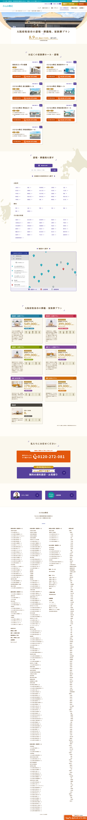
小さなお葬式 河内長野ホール (35, 711)
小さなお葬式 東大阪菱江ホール (36, 686)
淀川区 (72, 623)
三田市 (71, 734)
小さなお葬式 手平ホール (53, 537)
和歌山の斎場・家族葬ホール (55, 528)
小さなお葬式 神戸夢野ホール (35, 800)
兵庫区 (72, 718)
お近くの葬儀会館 (64, 8)
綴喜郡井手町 (72, 568)
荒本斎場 (31, 579)
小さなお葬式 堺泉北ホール (35, 564)
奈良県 (70, 770)
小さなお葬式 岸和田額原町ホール (36, 699)
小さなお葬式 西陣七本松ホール (17, 546)
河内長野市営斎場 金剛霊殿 (35, 672)
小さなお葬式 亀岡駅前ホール (16, 580)
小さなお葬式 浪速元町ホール (35, 727)
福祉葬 (50, 588)
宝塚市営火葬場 (33, 766)
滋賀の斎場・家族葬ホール (17, 592)
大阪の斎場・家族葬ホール (36, 528)
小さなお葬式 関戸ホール (53, 539)
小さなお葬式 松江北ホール (54, 534)
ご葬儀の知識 (74, 8)
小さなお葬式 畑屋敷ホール (54, 541)
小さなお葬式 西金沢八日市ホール (55, 556)
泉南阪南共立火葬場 (33, 681)
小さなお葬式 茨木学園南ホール (36, 616)
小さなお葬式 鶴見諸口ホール (35, 545)
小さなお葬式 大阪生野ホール (35, 707)
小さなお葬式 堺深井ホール (35, 695)
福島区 (72, 618)
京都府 (70, 530)
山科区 (72, 552)
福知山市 (71, 577)
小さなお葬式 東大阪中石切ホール (36, 718)
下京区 (72, 541)
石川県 (70, 745)
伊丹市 (71, 727)
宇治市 (71, 557)
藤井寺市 (71, 681)
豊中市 (71, 672)
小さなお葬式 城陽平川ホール (16, 573)
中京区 (72, 543)
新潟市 (71, 754)
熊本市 (71, 761)
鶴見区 (72, 600)
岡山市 (71, 767)
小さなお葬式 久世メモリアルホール (17, 536)
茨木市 (71, 645)
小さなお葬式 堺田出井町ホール (36, 559)
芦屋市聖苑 (32, 746)
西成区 (72, 607)
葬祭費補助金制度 (52, 594)
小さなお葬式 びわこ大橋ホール (17, 624)
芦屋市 (71, 724)
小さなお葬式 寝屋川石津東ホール (36, 702)
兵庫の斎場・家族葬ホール (36, 744)
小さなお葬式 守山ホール (15, 603)
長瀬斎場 (31, 575)
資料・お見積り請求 (15, 633)
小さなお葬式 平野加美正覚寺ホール (36, 688)
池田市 (71, 638)
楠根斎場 (31, 577)
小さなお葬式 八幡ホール (15, 577)
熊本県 (70, 759)
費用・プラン (54, 8)
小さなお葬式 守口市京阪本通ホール (36, 641)
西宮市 (71, 733)
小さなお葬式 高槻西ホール (35, 602)
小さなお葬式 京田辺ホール (16, 571)
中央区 (72, 598)
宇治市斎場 (13, 564)
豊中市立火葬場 (33, 629)
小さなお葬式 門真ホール (34, 645)
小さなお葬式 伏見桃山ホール (16, 552)
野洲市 (71, 702)
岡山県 (70, 763)
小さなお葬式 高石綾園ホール (35, 661)
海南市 (71, 743)
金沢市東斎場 (51, 549)
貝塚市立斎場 (32, 682)
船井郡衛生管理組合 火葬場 (16, 584)
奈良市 (71, 772)
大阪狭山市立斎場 (33, 673)
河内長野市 (72, 656)
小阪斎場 (31, 573)
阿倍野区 (72, 584)
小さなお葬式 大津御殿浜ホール (17, 594)
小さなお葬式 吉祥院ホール (16, 537)
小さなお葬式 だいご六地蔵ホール (17, 566)
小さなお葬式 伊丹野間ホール (35, 751)
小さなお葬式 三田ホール (34, 783)
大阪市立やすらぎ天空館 (34, 539)
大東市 (71, 666)
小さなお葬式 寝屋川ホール (35, 648)
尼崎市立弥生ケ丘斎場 (34, 780)
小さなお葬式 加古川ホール (35, 792)
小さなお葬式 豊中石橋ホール (35, 724)
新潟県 (70, 752)
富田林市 (71, 690)
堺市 (70, 625)
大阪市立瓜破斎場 (33, 536)
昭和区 (72, 779)
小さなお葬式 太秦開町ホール (16, 543)
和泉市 (71, 643)
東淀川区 (72, 614)
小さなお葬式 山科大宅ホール (16, 559)
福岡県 (70, 793)
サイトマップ (14, 642)
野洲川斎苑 (13, 601)
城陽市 (71, 559)
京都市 (71, 532)
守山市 (71, 699)
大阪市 (71, 580)
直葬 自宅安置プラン (53, 584)
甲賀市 (71, 704)
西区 (71, 605)
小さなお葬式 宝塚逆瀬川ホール (36, 774)
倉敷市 (71, 765)
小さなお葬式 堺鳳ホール (34, 568)
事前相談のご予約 (15, 635)
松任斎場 (50, 560)
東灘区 (72, 715)
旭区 (71, 582)
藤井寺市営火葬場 (33, 677)
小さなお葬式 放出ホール (34, 541)
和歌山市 (71, 742)
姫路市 (71, 738)
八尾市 (71, 688)
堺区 (71, 629)
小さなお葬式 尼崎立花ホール (35, 789)
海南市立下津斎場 (52, 532)
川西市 (71, 729)
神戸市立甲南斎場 (33, 764)
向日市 (71, 553)
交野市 (71, 652)
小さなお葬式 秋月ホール (53, 536)
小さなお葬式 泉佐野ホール (35, 693)
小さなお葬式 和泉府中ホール (35, 665)
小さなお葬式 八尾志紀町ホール (36, 591)
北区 (71, 537)
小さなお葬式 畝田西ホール (54, 558)
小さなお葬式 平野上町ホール (35, 734)
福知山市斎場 (13, 586)
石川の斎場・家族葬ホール (55, 545)
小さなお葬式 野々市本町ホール (55, 563)
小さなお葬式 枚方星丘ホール (35, 609)
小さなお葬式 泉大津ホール (35, 731)
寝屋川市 (71, 673)
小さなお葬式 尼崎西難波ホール (36, 778)
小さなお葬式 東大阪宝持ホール (36, 697)
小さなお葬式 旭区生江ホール (35, 552)
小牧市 (71, 792)
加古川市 (71, 736)
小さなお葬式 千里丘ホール (35, 623)
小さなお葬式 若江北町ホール (35, 733)
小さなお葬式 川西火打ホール (35, 794)
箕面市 (71, 684)
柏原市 (71, 650)
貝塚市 (71, 648)
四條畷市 (71, 659)
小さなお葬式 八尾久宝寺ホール (36, 595)
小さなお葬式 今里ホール (34, 690)
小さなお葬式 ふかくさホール (16, 550)
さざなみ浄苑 (13, 599)
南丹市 (71, 575)
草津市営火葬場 (14, 611)
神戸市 (71, 711)
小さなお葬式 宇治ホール (15, 568)
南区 (71, 550)
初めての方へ (45, 8)
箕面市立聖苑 (32, 666)
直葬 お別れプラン (52, 586)
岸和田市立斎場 (33, 654)
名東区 (72, 788)
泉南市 (71, 665)
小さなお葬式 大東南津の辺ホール (36, 639)
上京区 (72, 536)
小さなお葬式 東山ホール (15, 548)
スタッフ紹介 (25, 495)
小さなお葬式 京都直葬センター (17, 534)
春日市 (71, 801)
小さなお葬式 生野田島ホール (35, 548)
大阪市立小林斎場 (33, 532)
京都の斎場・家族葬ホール (17, 528)
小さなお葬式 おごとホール (16, 622)
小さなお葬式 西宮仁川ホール (35, 758)
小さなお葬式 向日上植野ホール (17, 561)
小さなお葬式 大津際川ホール (16, 619)
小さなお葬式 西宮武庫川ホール (36, 760)
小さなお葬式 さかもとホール (16, 620)
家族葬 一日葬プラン (53, 581)
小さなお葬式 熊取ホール (34, 729)
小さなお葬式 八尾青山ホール (35, 593)
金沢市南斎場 (51, 547)
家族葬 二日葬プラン (53, 579)
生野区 (72, 586)
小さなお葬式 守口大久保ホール (36, 643)
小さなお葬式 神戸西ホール (35, 709)
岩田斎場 (31, 570)
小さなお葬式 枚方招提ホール (35, 611)
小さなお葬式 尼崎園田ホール (35, 776)
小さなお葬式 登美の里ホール (35, 738)
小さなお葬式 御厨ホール (34, 580)
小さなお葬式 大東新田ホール (35, 638)
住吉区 (72, 595)
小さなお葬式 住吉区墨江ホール (36, 553)
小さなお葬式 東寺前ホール (16, 539)
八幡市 (71, 562)
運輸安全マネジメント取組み (54, 609)
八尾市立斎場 (32, 589)
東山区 (72, 546)
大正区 (72, 596)
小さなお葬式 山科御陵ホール (16, 557)
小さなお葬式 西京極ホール (16, 541)
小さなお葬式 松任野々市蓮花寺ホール (56, 561)
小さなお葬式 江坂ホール (34, 620)
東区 (71, 758)
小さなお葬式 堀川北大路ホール (17, 555)
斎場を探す (71, 528)
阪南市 (71, 675)
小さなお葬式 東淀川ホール (35, 716)
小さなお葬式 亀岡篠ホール (16, 582)
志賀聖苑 (12, 617)
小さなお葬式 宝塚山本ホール (35, 773)
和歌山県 (70, 740)
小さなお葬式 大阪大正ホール (35, 706)
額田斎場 (31, 571)
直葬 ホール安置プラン (53, 582)
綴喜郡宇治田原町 (73, 566)
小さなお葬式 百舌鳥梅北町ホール (36, 561)
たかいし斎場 (32, 659)
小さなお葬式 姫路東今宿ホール (36, 810)
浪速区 (72, 604)
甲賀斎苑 (12, 606)
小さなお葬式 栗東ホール (15, 597)
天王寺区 (72, 602)
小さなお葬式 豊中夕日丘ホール (36, 630)
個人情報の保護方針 (53, 605)
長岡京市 (71, 555)
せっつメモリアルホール (34, 625)
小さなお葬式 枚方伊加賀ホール (36, 607)
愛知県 (70, 774)
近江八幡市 (72, 706)
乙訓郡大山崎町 (73, 571)
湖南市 (71, 707)
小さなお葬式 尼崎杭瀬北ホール (36, 809)
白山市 (71, 750)
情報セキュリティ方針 (53, 607)
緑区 (71, 786)
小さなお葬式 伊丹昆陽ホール (35, 798)
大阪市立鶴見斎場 (33, 534)
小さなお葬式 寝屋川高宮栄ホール (36, 652)
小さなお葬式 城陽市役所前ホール (17, 575)
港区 (71, 620)
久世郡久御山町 (73, 564)
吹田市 (71, 661)
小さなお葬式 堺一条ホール (35, 566)
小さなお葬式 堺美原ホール (35, 722)
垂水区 (72, 720)
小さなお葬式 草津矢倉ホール (16, 608)
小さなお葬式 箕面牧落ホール (35, 668)
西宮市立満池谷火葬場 (34, 757)
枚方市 (71, 679)
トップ (39, 8)
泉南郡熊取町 (72, 691)
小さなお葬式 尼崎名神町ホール (36, 755)
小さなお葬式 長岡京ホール (16, 562)
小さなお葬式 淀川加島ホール (35, 736)
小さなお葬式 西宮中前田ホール (36, 807)
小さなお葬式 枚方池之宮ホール (36, 715)
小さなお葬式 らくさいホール (16, 545)
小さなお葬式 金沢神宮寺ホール (55, 554)
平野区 (72, 616)
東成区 (72, 613)
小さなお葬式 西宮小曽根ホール (36, 801)
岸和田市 (71, 657)
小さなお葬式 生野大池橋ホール (36, 546)
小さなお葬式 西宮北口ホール (35, 767)
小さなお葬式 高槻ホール (34, 598)
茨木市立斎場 (32, 613)
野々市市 (71, 749)
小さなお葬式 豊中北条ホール (35, 634)
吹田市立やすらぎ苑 (33, 618)
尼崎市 (71, 725)
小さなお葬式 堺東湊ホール (35, 704)
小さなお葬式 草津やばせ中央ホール (17, 610)
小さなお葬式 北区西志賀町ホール (17, 587)
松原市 (71, 682)
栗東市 (71, 700)
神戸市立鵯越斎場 (33, 762)
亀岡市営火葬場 (14, 579)
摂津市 (71, 663)
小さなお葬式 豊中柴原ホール (35, 632)
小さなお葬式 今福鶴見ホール (35, 543)
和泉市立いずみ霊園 (33, 663)
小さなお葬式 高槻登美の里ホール (36, 604)
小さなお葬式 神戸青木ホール (35, 803)
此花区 (72, 589)
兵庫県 (70, 709)
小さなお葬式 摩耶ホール (34, 748)
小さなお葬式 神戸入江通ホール (36, 805)
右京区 (72, 534)
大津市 (71, 695)
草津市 (71, 697)
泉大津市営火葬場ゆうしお (35, 684)
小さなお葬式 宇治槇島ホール (16, 570)
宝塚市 (71, 731)
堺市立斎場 (32, 557)
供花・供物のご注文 (15, 637)
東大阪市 (71, 677)
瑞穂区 (72, 781)
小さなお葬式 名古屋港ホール (35, 740)
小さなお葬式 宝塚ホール (34, 796)
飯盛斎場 (31, 636)
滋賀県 (70, 693)
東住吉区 (72, 611)
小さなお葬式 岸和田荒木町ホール (36, 657)
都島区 (72, 622)
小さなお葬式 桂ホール (15, 532)
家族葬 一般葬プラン (53, 577)
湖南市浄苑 (13, 595)
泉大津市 (71, 639)
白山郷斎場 (51, 565)
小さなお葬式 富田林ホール (35, 700)
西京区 (72, 545)
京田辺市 (71, 561)
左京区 (72, 539)
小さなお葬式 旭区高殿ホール (35, 550)
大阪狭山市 (72, 647)
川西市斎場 (32, 753)
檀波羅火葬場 (32, 679)
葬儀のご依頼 (14, 630)
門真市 (71, 654)
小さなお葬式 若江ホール (34, 582)
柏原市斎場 (32, 675)
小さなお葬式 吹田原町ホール (35, 622)
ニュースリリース (52, 604)
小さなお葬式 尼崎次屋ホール (35, 782)
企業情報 (81, 8)
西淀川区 (72, 609)
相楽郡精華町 (72, 570)
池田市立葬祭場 (33, 670)
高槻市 (71, 670)
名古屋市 (71, 776)
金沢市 (71, 747)
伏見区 (72, 548)
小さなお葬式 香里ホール (34, 650)
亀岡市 (71, 573)
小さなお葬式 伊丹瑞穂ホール (35, 769)
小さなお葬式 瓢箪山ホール (35, 584)
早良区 (72, 799)
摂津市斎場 (32, 627)
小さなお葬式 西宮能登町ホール (36, 787)
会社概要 (50, 600)
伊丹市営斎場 (32, 749)
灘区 (71, 713)
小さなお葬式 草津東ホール (16, 604)
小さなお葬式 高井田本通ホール (36, 587)
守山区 (72, 784)
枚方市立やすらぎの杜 (34, 605)
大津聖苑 (12, 615)
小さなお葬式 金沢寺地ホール (54, 552)
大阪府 (70, 579)
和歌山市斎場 (51, 530)
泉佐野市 (71, 641)
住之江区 (72, 593)
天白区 (72, 790)
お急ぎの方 (13, 628)
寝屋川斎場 (32, 647)
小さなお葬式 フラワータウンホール (36, 785)
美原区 (72, 636)
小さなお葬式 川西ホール (34, 771)
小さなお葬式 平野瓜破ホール (35, 691)
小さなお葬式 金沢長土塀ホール (55, 551)
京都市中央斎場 (14, 530)
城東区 (72, 591)
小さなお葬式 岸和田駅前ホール (36, 656)
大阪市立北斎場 (33, 530)
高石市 (71, 668)
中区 (71, 630)
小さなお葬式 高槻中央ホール (35, 600)
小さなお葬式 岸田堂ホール (35, 586)
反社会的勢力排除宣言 (53, 611)
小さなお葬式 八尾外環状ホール (36, 720)
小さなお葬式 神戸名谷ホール (35, 791)
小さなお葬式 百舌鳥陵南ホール (36, 562)
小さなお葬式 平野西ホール (35, 555)
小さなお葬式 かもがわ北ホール (17, 553)
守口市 (71, 686)
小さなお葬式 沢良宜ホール (35, 614)
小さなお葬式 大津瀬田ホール (16, 613)
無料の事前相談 (52, 571)
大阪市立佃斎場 (33, 537)
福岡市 (71, 795)
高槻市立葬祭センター (34, 596)
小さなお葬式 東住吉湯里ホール (36, 725)
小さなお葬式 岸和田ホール (35, 713)
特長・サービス (52, 569)
